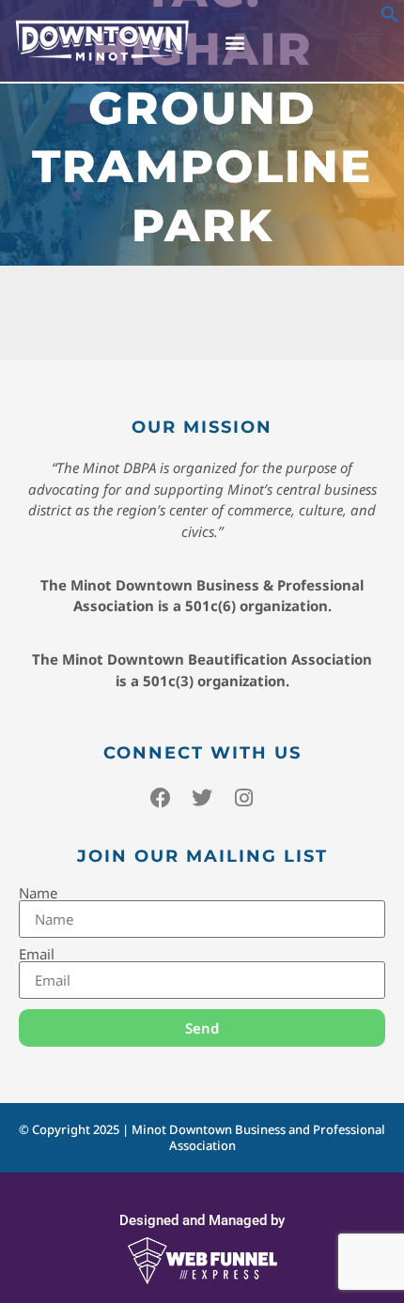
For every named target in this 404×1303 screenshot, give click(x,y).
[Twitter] (202, 798)
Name (38, 893)
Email (36, 954)
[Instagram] (243, 798)
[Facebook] (160, 798)
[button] (390, 17)
